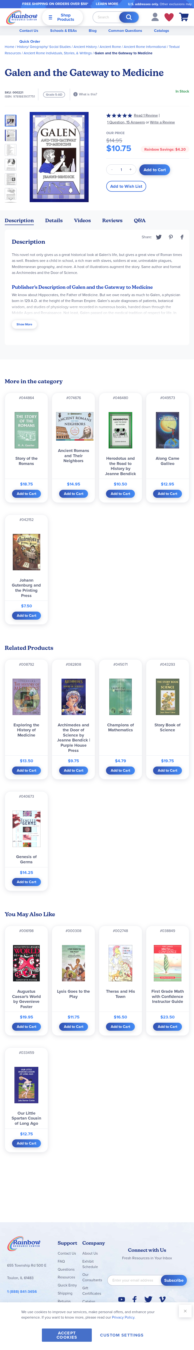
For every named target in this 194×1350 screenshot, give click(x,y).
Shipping (65, 1293)
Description (19, 220)
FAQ (61, 1261)
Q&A (140, 220)
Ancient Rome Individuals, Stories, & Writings (58, 53)
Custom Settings (122, 1335)
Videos (82, 220)
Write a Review (162, 122)
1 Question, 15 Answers (126, 122)
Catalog (88, 1301)
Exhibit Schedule (90, 1264)
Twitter (159, 237)
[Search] (129, 17)
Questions (66, 1269)
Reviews (112, 220)
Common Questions (125, 30)
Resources (66, 1277)
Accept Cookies (67, 1335)
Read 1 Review (146, 115)
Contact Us (28, 30)
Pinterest (170, 237)
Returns (64, 1301)
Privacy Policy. (123, 1317)
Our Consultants (92, 1277)
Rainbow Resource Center (24, 1245)
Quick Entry (67, 1285)
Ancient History (85, 46)
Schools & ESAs (63, 30)
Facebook (182, 237)
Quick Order (29, 41)
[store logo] (21, 17)
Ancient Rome (110, 46)
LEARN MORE (107, 3)
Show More (24, 324)
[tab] (19, 221)
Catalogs (161, 30)
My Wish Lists (169, 17)
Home (9, 46)
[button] (155, 16)
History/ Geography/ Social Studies (44, 46)
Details (54, 220)
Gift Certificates (91, 1290)
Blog (93, 30)
